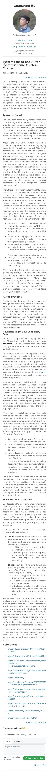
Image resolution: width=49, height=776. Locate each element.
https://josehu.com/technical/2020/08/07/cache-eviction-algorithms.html (26, 683)
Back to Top (40, 765)
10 (44, 463)
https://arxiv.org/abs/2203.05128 (22, 718)
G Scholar (31, 46)
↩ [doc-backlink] (15, 651)
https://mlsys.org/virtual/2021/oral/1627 (25, 710)
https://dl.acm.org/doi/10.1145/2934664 (25, 656)
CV (14, 46)
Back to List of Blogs (36, 77)
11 (18, 466)
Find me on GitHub (24, 41)
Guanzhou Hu (24, 5)
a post (43, 372)
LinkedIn (21, 46)
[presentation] (12, 547)
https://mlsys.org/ (15, 677)
